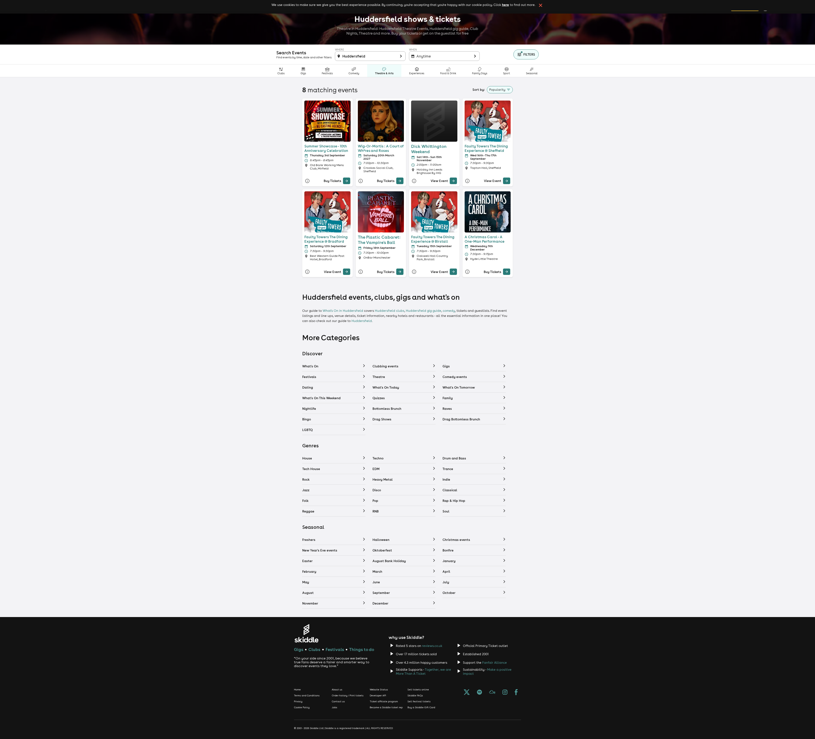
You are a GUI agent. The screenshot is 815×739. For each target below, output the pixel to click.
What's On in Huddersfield (343, 311)
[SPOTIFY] (479, 692)
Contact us (338, 701)
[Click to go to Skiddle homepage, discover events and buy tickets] (306, 633)
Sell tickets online (418, 689)
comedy (449, 311)
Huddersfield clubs (389, 311)
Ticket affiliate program (384, 701)
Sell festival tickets (419, 701)
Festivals (335, 649)
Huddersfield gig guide (423, 311)
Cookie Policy (302, 707)
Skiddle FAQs (415, 695)
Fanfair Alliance (494, 663)
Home (297, 689)
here (505, 5)
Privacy (298, 701)
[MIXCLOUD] (492, 692)
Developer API (378, 695)
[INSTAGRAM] (505, 692)
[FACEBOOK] (516, 692)
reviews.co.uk (432, 646)
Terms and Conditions (307, 695)
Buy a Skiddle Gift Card (421, 707)
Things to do (361, 649)
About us (337, 689)
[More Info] (307, 181)
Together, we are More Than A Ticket (423, 672)
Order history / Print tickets (348, 695)
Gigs (298, 649)
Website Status (379, 689)
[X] (466, 692)
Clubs (314, 649)
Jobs (334, 707)
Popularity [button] (497, 90)
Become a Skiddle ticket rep (386, 707)
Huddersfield (361, 321)
